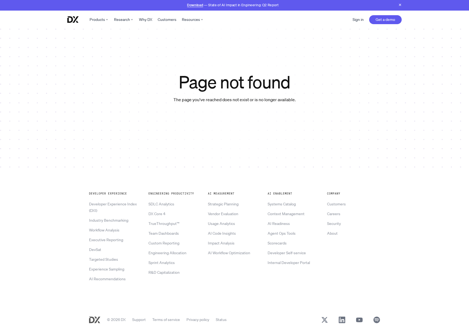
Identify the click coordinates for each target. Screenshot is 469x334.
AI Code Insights (222, 233)
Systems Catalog (282, 204)
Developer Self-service (287, 252)
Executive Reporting (106, 239)
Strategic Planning (223, 204)
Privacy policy (197, 319)
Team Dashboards (163, 233)
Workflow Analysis (104, 230)
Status (221, 319)
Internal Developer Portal (289, 262)
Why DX (145, 19)
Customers (167, 19)
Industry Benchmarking (108, 220)
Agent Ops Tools (282, 233)
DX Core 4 (156, 213)
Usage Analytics (221, 223)
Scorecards (277, 243)
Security (334, 223)
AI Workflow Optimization (229, 252)
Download (195, 4)
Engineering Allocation (167, 252)
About (332, 233)
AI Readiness (279, 223)
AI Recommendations (107, 278)
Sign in (358, 19)
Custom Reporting (163, 243)
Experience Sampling (106, 269)
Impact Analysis (221, 243)
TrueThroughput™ (163, 223)
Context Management (286, 213)
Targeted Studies (103, 259)
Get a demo (385, 19)
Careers (333, 213)
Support (139, 319)
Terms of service (166, 319)
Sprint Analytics (161, 262)
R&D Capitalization (164, 272)
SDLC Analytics (161, 204)
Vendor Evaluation (223, 213)
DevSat (95, 249)
